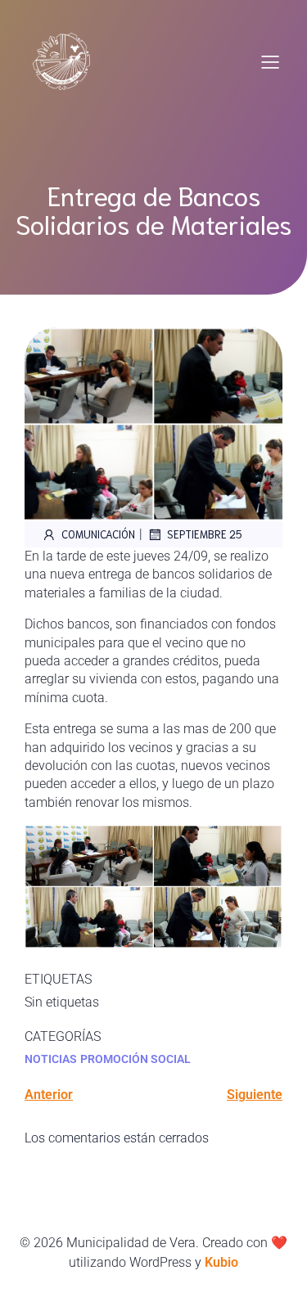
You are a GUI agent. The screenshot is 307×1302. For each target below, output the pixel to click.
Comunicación (98, 534)
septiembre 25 (204, 534)
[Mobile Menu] (270, 61)
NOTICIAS (51, 1058)
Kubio (221, 1262)
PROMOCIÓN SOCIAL (135, 1058)
